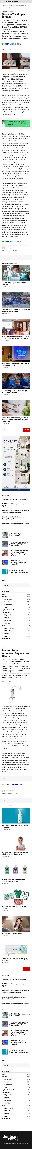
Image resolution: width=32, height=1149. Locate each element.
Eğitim (4, 594)
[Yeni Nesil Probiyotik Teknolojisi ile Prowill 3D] (5, 571)
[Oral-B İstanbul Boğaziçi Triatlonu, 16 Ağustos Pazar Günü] (16, 300)
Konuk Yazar (6, 638)
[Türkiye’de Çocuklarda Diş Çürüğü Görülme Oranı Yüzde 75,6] (16, 842)
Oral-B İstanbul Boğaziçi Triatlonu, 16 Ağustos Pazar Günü (19, 543)
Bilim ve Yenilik (9, 628)
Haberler (11, 11)
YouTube (7, 623)
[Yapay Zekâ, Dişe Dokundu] (16, 924)
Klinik (3, 625)
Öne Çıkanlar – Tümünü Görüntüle (17, 5)
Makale (6, 617)
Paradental (7, 620)
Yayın (6, 607)
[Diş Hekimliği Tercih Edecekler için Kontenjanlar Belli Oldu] (16, 381)
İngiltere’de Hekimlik (8, 610)
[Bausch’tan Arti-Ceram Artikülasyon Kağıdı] (16, 897)
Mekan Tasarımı (9, 631)
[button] (3, 2)
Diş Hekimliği (5, 11)
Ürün (5, 636)
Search (27, 429)
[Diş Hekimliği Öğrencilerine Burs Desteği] (16, 273)
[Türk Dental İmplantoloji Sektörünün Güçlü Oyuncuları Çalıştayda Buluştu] (16, 327)
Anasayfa (4, 5)
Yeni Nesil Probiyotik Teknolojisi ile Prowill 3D (16, 523)
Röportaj (7, 633)
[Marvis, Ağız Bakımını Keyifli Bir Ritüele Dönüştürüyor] (16, 870)
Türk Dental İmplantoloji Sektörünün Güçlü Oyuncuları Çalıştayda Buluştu (19, 553)
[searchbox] (12, 430)
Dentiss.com (11, 1)
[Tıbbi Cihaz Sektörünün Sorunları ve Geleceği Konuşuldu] (16, 354)
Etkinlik (6, 602)
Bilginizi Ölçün (8, 615)
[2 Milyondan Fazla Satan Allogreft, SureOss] (16, 949)
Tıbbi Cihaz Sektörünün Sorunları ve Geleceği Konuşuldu (19, 562)
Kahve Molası (6, 612)
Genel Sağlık (8, 604)
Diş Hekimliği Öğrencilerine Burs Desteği (14, 499)
